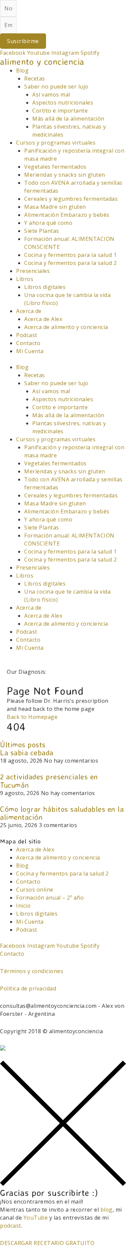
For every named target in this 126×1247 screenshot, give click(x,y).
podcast (10, 1225)
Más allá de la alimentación (68, 118)
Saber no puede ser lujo (56, 86)
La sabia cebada (26, 752)
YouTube (36, 1217)
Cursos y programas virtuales (55, 142)
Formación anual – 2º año (50, 897)
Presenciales (33, 271)
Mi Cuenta (30, 351)
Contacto (28, 343)
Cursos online (34, 889)
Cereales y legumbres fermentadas (71, 198)
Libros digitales (45, 287)
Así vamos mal (51, 94)
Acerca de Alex (43, 319)
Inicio (23, 905)
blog (106, 1209)
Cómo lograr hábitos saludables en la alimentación (62, 812)
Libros (24, 279)
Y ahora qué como (48, 222)
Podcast (26, 335)
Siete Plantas (41, 231)
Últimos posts (23, 744)
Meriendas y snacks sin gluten (64, 174)
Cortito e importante (60, 110)
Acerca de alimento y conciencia (66, 327)
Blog (22, 70)
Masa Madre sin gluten (55, 206)
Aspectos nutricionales (62, 102)
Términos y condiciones (31, 971)
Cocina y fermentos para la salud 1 (70, 255)
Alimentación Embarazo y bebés (67, 214)
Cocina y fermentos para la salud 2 (70, 263)
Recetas (34, 78)
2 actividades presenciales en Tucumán (49, 780)
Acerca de (29, 311)
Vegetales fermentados (55, 166)
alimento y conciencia (42, 61)
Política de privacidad (28, 988)
